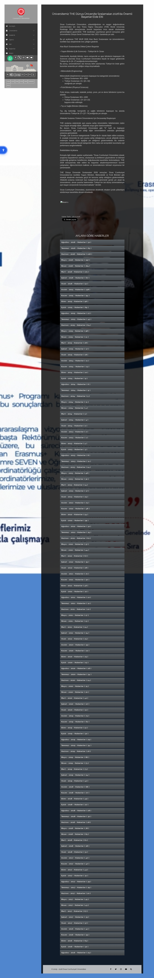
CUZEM (13, 81)
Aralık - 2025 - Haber (75, 290)
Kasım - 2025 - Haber (75, 296)
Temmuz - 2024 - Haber (76, 390)
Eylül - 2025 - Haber (75, 307)
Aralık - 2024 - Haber (75, 361)
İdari (10, 44)
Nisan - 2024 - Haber (74, 408)
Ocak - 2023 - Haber (74, 497)
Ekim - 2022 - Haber (74, 515)
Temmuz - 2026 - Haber (76, 248)
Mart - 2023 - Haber (74, 485)
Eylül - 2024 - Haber (74, 378)
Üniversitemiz (13, 31)
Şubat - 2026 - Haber (75, 278)
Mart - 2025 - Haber (74, 343)
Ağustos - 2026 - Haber (76, 242)
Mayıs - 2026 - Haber (75, 260)
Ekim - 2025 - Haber (74, 301)
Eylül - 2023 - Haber (74, 450)
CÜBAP (17, 81)
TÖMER (26, 81)
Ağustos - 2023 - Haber (75, 455)
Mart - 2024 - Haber (74, 414)
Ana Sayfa (12, 26)
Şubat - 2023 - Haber (75, 491)
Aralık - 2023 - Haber (74, 432)
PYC (30, 74)
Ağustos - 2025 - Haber (76, 313)
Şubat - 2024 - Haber (74, 420)
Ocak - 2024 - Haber (74, 426)
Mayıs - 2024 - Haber (75, 402)
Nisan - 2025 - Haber (75, 337)
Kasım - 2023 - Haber (74, 438)
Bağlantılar (12, 49)
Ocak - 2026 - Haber (74, 284)
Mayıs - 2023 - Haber (75, 473)
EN (26, 74)
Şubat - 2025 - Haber (75, 349)
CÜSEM (8, 81)
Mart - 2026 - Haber (75, 272)
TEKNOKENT (31, 81)
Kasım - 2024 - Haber (75, 367)
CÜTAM (21, 81)
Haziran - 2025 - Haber (76, 325)
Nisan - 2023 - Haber (75, 479)
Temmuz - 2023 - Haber (76, 461)
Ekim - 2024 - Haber (74, 373)
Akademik (12, 35)
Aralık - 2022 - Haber (75, 503)
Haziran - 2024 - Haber (75, 396)
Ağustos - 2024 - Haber (75, 384)
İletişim (11, 53)
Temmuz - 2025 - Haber (76, 319)
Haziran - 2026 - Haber (76, 254)
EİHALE (8, 85)
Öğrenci (11, 40)
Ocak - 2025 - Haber (74, 355)
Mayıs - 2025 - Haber (75, 331)
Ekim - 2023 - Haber (74, 444)
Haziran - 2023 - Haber (76, 467)
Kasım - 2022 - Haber (75, 509)
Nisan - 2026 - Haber (75, 266)
